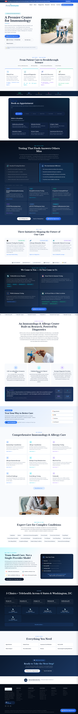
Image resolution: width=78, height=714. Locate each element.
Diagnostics (41, 4)
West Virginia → (30, 284)
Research (47, 4)
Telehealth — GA (43, 698)
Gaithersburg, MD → (53, 303)
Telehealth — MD (43, 697)
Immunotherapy (19, 693)
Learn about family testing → (12, 254)
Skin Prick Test (18, 696)
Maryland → (15, 284)
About (30, 4)
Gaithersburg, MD (43, 695)
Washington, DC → (22, 284)
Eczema (29, 693)
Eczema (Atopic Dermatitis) (13, 538)
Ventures (53, 4)
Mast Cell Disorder (67, 538)
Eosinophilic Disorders (37, 538)
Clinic (35, 4)
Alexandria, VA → (55, 301)
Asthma (19, 535)
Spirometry (18, 700)
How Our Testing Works (38, 218)
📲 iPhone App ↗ (47, 262)
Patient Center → (10, 43)
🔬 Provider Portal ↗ (37, 262)
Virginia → (9, 284)
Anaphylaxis (12, 535)
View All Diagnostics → (24, 218)
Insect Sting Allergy (56, 538)
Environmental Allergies (25, 538)
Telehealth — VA (43, 696)
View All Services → (39, 488)
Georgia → (9, 286)
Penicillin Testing (19, 698)
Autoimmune (30, 697)
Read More (68, 1)
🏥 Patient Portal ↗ (26, 262)
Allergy (17, 691)
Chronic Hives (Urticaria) (55, 535)
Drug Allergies (65, 535)
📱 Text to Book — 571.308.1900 (13, 39)
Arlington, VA (42, 692)
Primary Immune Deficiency (49, 541)
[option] (20, 126)
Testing (17, 692)
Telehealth (18, 697)
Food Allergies (47, 538)
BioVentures (65, 693)
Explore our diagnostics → (35, 254)
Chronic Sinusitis (44, 535)
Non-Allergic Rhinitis (12, 541)
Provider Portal (51, 712)
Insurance (53, 692)
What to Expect (54, 693)
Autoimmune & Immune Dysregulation (31, 535)
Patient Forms (53, 691)
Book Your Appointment (68, 710)
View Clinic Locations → (11, 301)
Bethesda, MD (42, 693)
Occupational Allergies (23, 541)
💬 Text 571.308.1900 (8, 703)
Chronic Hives (30, 695)
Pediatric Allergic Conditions (36, 541)
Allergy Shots (18, 695)
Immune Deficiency (31, 696)
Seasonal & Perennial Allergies (64, 541)
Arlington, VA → (63, 301)
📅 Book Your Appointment (67, 4)
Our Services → (28, 39)
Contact (58, 4)
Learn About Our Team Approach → (14, 579)
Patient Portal (46, 712)
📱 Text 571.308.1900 (16, 262)
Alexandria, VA (42, 691)
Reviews (52, 695)
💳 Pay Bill (64, 262)
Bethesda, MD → (45, 303)
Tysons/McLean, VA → (46, 301)
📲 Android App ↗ (56, 262)
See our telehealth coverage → (59, 254)
